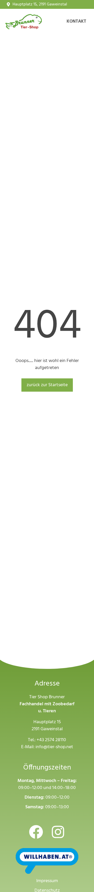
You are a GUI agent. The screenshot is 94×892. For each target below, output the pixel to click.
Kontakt (76, 21)
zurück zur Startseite (47, 385)
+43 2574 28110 (51, 740)
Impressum (47, 880)
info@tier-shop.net (54, 747)
